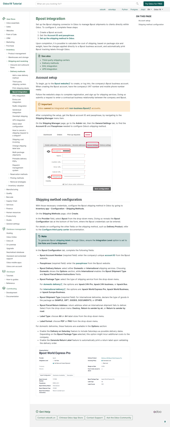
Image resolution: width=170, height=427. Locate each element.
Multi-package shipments (18, 153)
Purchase (10, 46)
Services (9, 205)
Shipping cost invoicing (18, 140)
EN (149, 9)
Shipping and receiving (18, 61)
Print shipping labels (20, 88)
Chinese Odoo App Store (71, 417)
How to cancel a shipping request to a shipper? (20, 133)
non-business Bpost (79, 108)
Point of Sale (11, 34)
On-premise (11, 245)
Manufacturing (12, 189)
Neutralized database (15, 252)
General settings (13, 224)
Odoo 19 (157, 9)
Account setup (144, 20)
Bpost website (61, 83)
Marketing (10, 42)
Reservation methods (19, 174)
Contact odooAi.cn (46, 417)
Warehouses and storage (18, 57)
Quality (9, 193)
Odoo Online (11, 237)
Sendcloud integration (16, 111)
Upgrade (10, 248)
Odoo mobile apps (13, 262)
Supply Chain (11, 201)
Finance (9, 208)
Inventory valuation (16, 185)
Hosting (9, 233)
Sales (8, 27)
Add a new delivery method (20, 76)
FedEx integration (19, 106)
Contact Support (95, 417)
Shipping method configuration (151, 24)
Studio (9, 220)
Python (125, 9)
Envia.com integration (16, 100)
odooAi (102, 9)
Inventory (10, 50)
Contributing (12, 289)
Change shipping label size (19, 147)
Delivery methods (17, 71)
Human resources (13, 212)
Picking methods (17, 178)
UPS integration (18, 120)
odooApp (112, 9)
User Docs (11, 19)
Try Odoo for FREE (153, 3)
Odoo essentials (12, 23)
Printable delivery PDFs (19, 160)
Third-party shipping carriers (19, 83)
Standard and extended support (16, 257)
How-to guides (12, 279)
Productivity (11, 216)
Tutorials (9, 275)
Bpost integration (19, 92)
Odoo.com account (14, 266)
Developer (11, 272)
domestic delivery (51, 284)
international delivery (53, 289)
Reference (10, 283)
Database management (16, 229)
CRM (8, 38)
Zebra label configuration (17, 125)
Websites (10, 30)
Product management (17, 53)
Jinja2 (143, 9)
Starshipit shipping (20, 116)
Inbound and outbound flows (19, 66)
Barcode (9, 197)
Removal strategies (18, 182)
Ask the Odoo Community (119, 417)
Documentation (12, 296)
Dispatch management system (17, 167)
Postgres (134, 9)
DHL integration (18, 96)
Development (11, 292)
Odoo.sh (9, 241)
